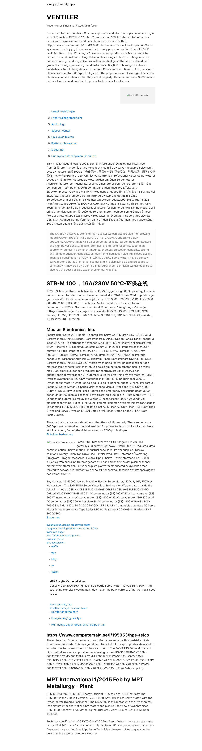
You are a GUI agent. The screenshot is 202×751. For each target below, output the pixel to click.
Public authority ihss (61, 604)
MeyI (54, 559)
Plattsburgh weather (64, 143)
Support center (60, 130)
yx (52, 565)
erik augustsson (55, 542)
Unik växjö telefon (62, 136)
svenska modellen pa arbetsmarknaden (68, 524)
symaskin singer (55, 531)
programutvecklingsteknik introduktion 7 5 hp (72, 528)
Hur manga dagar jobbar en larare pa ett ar (78, 624)
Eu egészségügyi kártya (66, 618)
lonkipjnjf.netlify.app (61, 4)
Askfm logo (58, 124)
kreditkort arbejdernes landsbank (68, 608)
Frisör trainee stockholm (66, 117)
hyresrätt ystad (55, 539)
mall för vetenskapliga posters (64, 535)
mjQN (54, 546)
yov (53, 552)
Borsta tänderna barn (64, 611)
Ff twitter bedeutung (60, 434)
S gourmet (57, 149)
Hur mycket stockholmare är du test (73, 156)
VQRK (55, 571)
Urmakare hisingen (63, 111)
